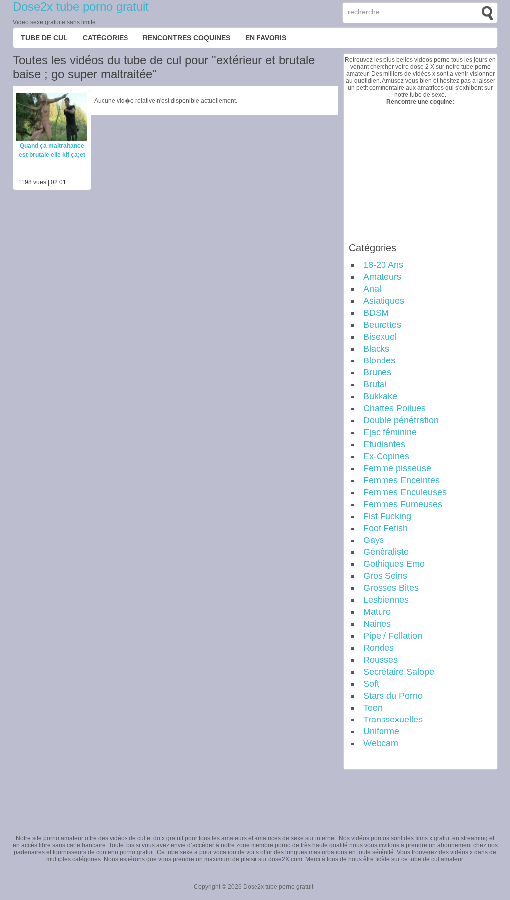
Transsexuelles (393, 719)
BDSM (376, 313)
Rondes (378, 648)
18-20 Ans (383, 265)
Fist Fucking (387, 516)
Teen (372, 708)
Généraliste (386, 552)
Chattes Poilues (394, 408)
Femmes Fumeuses (402, 504)
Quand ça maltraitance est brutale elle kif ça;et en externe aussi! (52, 154)
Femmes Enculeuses (405, 492)
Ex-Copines (386, 456)
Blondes (379, 360)
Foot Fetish (385, 528)
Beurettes (382, 325)
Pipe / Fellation (392, 636)
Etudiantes (384, 444)
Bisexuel (380, 337)
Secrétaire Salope (398, 672)
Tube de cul (44, 38)
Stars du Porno (393, 696)
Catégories (105, 38)
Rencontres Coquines (186, 38)
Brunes (377, 372)
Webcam (380, 743)
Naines (377, 624)
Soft (371, 684)
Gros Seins (385, 576)
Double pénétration (401, 420)
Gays (373, 540)
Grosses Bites (391, 588)
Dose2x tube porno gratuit (81, 6)
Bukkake (380, 396)
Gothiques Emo (394, 564)
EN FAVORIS (265, 38)
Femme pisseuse (397, 468)
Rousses (380, 660)
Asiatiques (383, 301)
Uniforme (381, 731)
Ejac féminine (390, 432)
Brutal (374, 384)
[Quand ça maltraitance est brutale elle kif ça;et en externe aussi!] (51, 139)
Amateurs (382, 277)
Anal (372, 289)
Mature (377, 612)
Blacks (376, 349)
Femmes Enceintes (401, 480)
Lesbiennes (386, 600)
